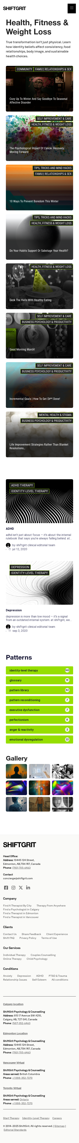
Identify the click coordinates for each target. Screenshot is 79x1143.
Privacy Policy (27, 938)
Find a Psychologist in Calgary (21, 909)
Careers (57, 1118)
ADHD (10, 528)
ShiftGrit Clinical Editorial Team (35, 545)
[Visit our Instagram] (13, 888)
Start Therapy (11, 1118)
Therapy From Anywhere (51, 905)
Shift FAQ (8, 938)
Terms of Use (49, 938)
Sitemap (59, 1126)
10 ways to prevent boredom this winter (34, 201)
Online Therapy (12, 958)
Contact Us (10, 934)
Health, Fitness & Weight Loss (51, 124)
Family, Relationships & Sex (53, 69)
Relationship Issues (15, 979)
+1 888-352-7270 (22, 1078)
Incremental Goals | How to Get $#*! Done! (35, 399)
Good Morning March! (22, 349)
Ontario (24, 1099)
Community (24, 69)
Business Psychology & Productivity (46, 322)
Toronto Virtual (12, 1088)
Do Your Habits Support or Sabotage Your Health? (39, 250)
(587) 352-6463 (21, 1023)
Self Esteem (39, 979)
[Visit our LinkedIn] (28, 888)
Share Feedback (31, 934)
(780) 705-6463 (21, 867)
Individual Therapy (14, 955)
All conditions (60, 979)
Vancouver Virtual (13, 1062)
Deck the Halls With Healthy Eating (30, 300)
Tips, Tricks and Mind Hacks (52, 168)
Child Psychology (37, 958)
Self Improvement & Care (54, 118)
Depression (20, 567)
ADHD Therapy (22, 485)
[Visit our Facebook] (6, 888)
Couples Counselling (43, 955)
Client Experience (57, 934)
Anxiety (7, 975)
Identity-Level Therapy (29, 491)
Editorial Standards (15, 1129)
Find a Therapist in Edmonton (20, 913)
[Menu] (72, 8)
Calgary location (13, 1004)
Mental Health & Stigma (55, 415)
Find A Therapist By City (17, 905)
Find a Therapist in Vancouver (21, 917)
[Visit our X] (21, 888)
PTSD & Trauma (58, 975)
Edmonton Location (15, 1033)
